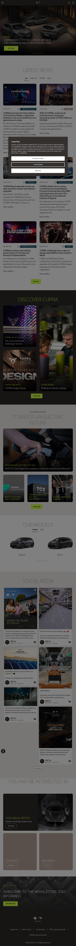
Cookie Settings (38, 164)
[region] (38, 156)
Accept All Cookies (38, 158)
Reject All (38, 170)
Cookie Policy (23, 153)
